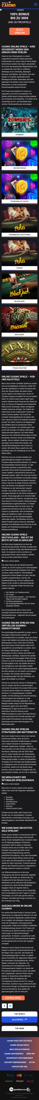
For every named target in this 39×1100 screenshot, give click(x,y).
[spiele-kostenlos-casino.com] (9, 4)
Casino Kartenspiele (13, 1054)
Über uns (30, 1054)
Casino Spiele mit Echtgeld (19, 1041)
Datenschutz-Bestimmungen (19, 1058)
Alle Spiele (17, 1019)
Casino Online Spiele (19, 1045)
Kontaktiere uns (19, 1067)
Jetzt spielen (19, 31)
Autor (32, 1062)
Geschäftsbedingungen (15, 1062)
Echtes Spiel (19, 119)
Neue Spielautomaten (19, 1049)
